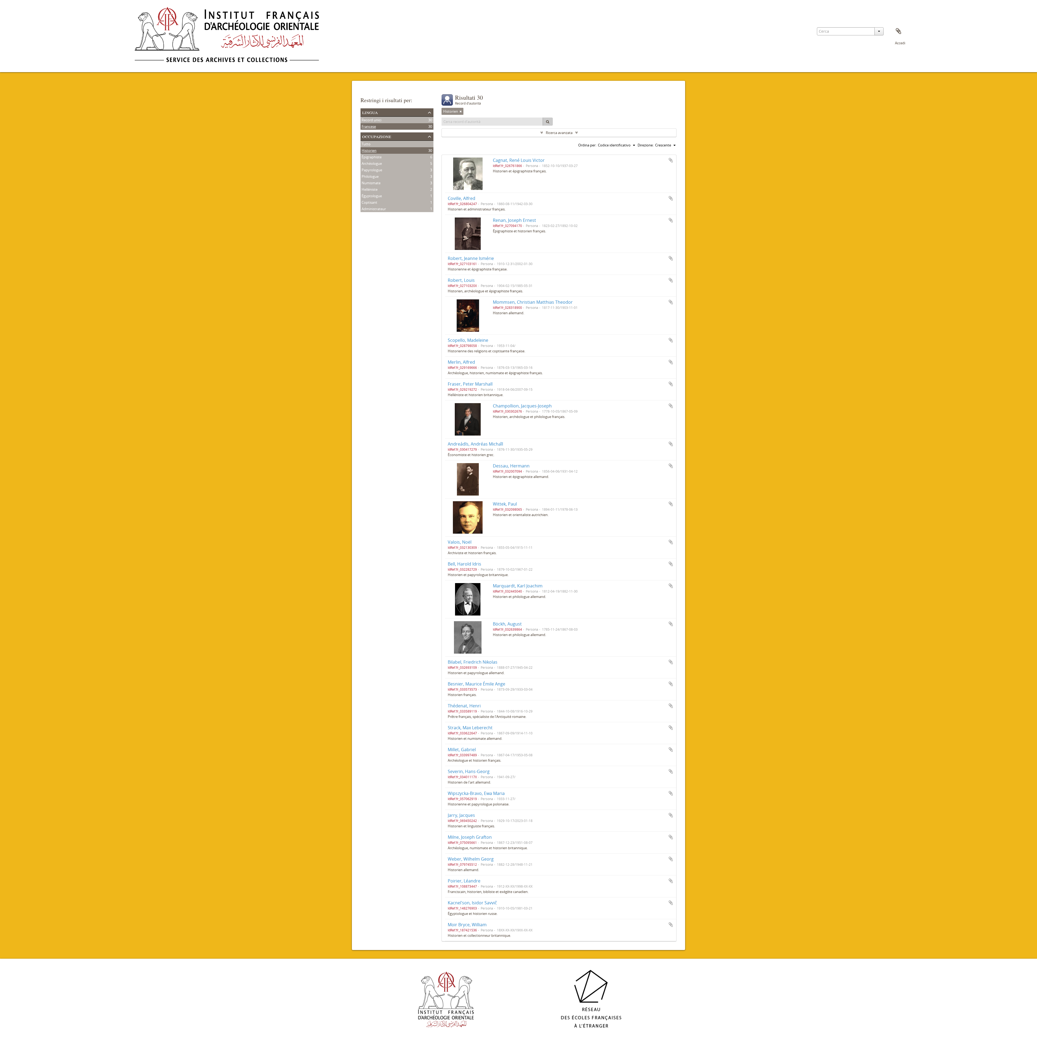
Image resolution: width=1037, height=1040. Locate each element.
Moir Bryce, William (467, 925)
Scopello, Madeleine (468, 340)
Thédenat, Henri (464, 706)
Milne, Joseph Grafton (470, 837)
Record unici (371, 120)
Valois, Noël (460, 542)
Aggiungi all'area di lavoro (671, 160)
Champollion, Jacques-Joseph (522, 406)
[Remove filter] (461, 111)
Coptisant (369, 202)
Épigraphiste (372, 157)
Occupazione (376, 136)
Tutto (366, 144)
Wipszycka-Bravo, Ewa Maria (476, 793)
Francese (369, 126)
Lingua (370, 112)
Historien (369, 150)
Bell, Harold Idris (464, 564)
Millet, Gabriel (462, 750)
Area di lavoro (898, 31)
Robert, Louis (461, 280)
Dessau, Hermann (511, 466)
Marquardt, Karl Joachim (518, 586)
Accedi (900, 43)
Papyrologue (372, 170)
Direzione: (646, 145)
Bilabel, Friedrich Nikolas (472, 662)
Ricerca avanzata (559, 132)
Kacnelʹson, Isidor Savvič (472, 903)
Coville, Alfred (461, 198)
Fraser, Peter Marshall (470, 384)
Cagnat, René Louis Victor (519, 160)
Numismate (371, 182)
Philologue (370, 176)
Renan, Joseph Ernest (514, 220)
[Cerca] (548, 122)
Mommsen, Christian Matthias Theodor (533, 302)
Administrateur (374, 208)
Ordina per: (587, 145)
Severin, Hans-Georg (469, 771)
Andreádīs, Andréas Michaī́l (475, 444)
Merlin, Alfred (461, 362)
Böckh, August (507, 624)
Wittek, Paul (505, 504)
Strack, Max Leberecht (470, 728)
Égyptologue (372, 195)
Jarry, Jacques (461, 815)
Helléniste (370, 189)
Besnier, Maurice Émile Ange (476, 684)
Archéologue (372, 163)
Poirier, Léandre (464, 881)
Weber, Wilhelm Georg (471, 859)
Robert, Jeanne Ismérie (471, 258)
